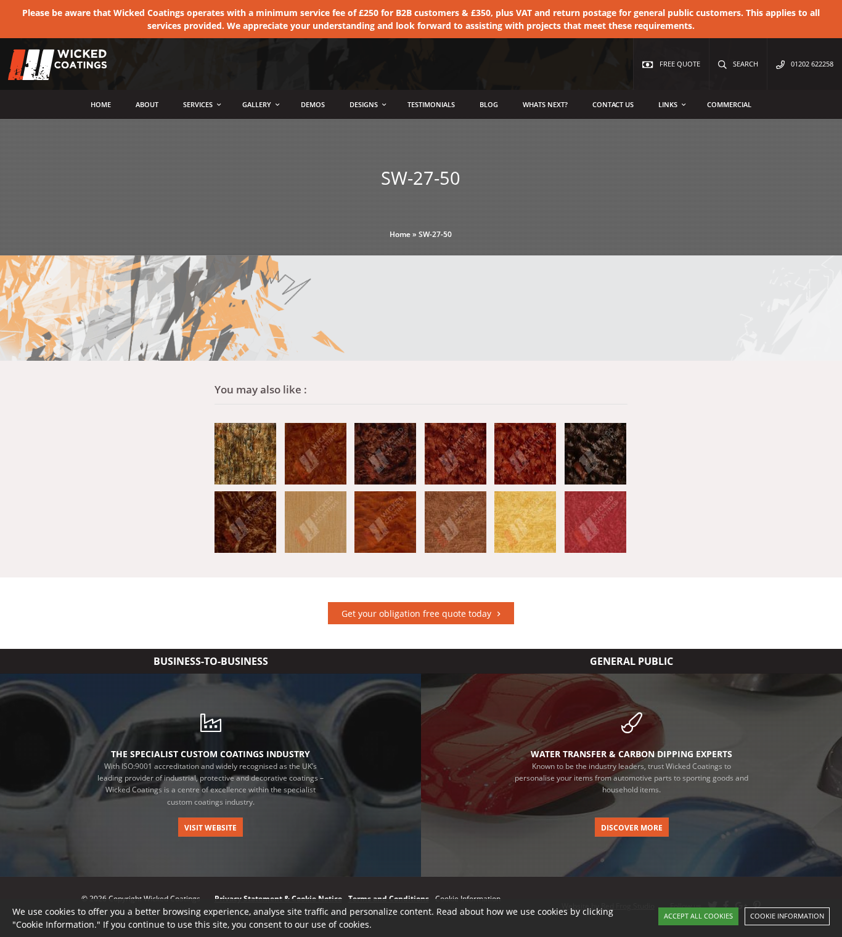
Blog (489, 104)
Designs (363, 104)
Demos (313, 104)
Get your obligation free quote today (416, 613)
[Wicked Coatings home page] (49, 73)
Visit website (210, 827)
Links (667, 104)
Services (198, 104)
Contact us (613, 104)
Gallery (256, 104)
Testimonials (431, 104)
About (147, 104)
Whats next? (545, 104)
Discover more (632, 827)
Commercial (729, 104)
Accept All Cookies (698, 915)
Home (101, 104)
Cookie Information (787, 915)
